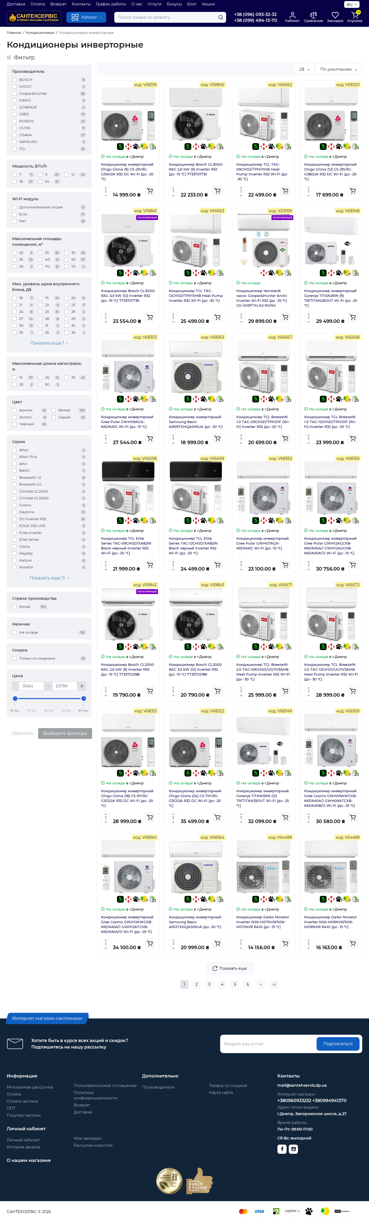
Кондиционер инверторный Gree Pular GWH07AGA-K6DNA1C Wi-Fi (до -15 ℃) (262, 543)
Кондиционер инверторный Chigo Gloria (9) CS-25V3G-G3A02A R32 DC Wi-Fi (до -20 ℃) (127, 171)
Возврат (58, 4)
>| (274, 984)
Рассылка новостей (93, 1145)
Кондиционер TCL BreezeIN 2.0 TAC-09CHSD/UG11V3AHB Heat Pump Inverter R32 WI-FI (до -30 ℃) (263, 671)
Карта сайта (221, 1092)
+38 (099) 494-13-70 (255, 20)
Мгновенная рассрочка (30, 1087)
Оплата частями (22, 1101)
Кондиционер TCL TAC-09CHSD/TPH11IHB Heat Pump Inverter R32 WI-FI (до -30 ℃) (261, 171)
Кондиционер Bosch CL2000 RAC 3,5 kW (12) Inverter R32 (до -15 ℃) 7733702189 (195, 669)
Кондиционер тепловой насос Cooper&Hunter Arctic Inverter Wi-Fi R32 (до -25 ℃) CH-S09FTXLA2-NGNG (261, 298)
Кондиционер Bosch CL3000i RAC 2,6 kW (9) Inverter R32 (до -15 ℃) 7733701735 (196, 169)
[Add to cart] (150, 190)
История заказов (23, 1147)
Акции (208, 4)
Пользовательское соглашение (105, 1085)
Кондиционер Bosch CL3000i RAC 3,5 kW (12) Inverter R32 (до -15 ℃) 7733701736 (128, 296)
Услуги (155, 4)
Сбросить (22, 733)
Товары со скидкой (228, 1085)
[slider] (15, 698)
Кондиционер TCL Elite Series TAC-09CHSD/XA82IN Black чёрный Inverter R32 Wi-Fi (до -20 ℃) (126, 545)
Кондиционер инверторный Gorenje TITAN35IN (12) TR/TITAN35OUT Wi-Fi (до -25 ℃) (262, 798)
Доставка (16, 4)
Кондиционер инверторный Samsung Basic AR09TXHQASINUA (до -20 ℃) (196, 422)
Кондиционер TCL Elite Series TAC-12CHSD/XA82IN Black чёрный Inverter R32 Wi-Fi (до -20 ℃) (193, 545)
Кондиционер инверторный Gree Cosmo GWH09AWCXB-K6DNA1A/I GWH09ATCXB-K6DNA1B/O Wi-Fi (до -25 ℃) (330, 798)
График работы (111, 4)
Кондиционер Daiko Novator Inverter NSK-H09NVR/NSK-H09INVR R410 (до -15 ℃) (330, 922)
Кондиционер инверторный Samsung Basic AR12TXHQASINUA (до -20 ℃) (195, 922)
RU (350, 4)
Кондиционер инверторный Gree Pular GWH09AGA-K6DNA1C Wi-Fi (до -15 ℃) (127, 422)
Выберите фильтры (65, 733)
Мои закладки (88, 1138)
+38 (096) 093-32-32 (255, 14)
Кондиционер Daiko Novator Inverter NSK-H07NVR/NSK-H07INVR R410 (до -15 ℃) (262, 922)
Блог (192, 4)
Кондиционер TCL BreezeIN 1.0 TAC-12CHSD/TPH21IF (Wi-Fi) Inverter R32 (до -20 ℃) (330, 422)
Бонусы (174, 4)
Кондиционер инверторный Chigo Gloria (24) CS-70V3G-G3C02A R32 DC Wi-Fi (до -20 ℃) (195, 798)
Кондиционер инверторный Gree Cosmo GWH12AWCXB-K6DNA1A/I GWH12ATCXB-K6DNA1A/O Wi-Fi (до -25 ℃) (127, 924)
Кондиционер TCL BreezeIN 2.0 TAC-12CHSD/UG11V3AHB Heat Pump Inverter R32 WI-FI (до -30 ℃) (331, 671)
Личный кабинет (23, 1140)
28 (302, 69)
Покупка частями (24, 1115)
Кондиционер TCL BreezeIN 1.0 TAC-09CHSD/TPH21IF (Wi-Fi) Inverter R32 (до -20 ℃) (263, 422)
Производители (158, 1087)
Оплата (38, 4)
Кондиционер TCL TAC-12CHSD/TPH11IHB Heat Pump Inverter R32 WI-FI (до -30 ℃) (196, 296)
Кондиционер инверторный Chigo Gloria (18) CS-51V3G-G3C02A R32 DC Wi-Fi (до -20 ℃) (127, 798)
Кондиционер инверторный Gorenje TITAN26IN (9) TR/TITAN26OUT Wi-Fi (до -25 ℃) (330, 298)
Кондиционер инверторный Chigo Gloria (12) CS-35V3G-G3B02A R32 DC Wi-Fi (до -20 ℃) (330, 171)
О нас (136, 4)
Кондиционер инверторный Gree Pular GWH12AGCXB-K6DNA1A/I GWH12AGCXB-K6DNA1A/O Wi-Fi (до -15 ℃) (330, 545)
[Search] (220, 17)
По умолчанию (336, 69)
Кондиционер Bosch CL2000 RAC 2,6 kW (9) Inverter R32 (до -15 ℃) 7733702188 (127, 669)
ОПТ (11, 1108)
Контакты (81, 4)
